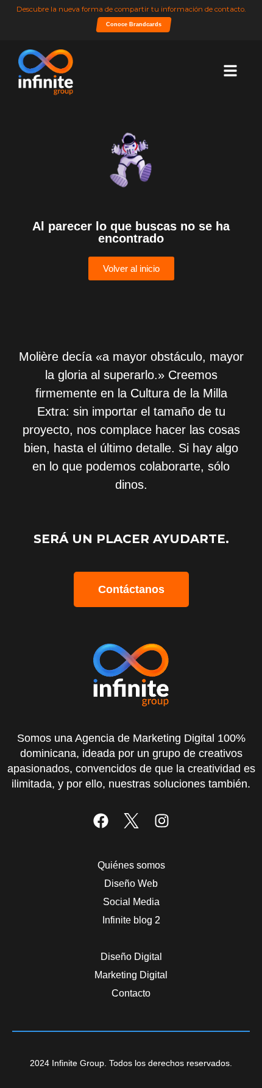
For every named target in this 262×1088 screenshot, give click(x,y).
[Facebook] (101, 820)
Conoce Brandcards (133, 24)
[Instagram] (161, 820)
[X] (131, 820)
